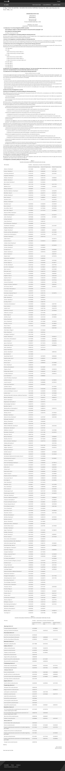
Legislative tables (56, 4)
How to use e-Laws (36, 4)
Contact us (18, 765)
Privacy (12, 765)
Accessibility (6, 765)
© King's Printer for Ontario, (11, 766)
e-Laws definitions (47, 4)
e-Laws (6, 4)
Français (58, 1)
